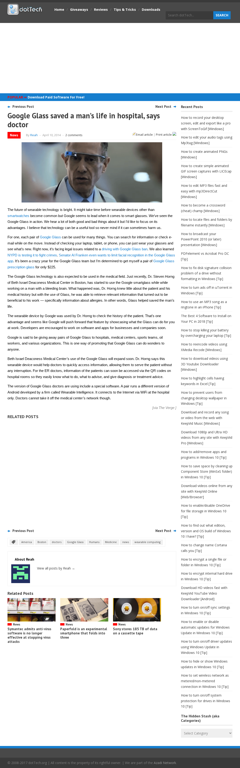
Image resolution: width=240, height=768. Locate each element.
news (125, 542)
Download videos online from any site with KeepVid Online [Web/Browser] (206, 491)
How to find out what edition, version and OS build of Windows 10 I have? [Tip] (206, 531)
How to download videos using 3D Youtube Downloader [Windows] (204, 364)
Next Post (163, 106)
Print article (164, 134)
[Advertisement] (120, 58)
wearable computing (148, 542)
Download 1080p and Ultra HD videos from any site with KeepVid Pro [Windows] (206, 438)
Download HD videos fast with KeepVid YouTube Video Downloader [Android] (204, 593)
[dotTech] (25, 12)
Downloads (151, 9)
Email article (144, 134)
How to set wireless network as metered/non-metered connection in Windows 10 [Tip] (205, 681)
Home (59, 9)
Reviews (101, 9)
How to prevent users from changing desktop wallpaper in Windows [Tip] (204, 398)
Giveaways (79, 9)
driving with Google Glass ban (124, 249)
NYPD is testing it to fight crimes (32, 255)
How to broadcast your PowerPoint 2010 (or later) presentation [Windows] (201, 239)
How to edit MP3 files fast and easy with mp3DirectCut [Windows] (204, 191)
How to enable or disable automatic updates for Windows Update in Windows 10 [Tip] (205, 627)
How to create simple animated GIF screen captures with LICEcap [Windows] (206, 171)
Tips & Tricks (125, 9)
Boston (42, 542)
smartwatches (18, 216)
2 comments (73, 135)
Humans (94, 542)
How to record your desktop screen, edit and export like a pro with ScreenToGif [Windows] (206, 123)
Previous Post (23, 106)
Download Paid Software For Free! (56, 97)
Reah (34, 135)
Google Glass (50, 237)
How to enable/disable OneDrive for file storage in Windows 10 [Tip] (205, 511)
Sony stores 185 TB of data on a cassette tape (135, 631)
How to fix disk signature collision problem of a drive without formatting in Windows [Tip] (206, 273)
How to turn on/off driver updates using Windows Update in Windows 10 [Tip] (206, 647)
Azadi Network (165, 763)
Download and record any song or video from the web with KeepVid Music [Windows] (205, 418)
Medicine (111, 542)
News (14, 135)
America (26, 542)
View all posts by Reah (56, 568)
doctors (56, 542)
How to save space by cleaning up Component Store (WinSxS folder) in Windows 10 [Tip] (206, 472)
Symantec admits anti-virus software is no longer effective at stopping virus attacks (29, 635)
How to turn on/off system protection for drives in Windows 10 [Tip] (205, 701)
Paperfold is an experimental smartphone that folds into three (83, 633)
